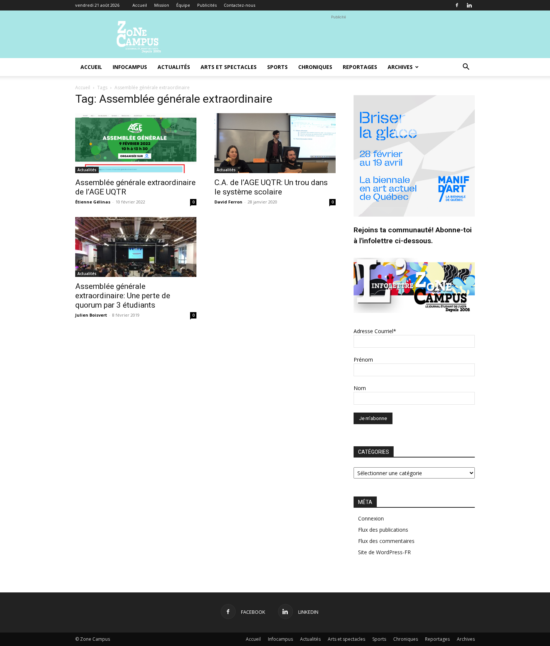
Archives (400, 66)
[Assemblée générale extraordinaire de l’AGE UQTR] (135, 143)
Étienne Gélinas (92, 202)
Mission (161, 5)
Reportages (360, 66)
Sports (277, 66)
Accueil (139, 5)
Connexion (371, 518)
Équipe (183, 5)
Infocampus (130, 66)
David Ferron (228, 202)
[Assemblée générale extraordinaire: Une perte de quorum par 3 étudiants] (135, 247)
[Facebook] (456, 5)
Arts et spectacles (229, 66)
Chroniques (315, 66)
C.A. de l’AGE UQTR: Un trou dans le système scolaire (271, 187)
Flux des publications (383, 529)
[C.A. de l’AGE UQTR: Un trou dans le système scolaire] (275, 143)
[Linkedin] (469, 5)
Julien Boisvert (91, 315)
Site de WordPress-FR (384, 552)
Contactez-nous (239, 5)
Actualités (174, 66)
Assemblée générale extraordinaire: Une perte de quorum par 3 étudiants (122, 296)
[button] (466, 67)
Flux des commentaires (386, 540)
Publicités (207, 5)
